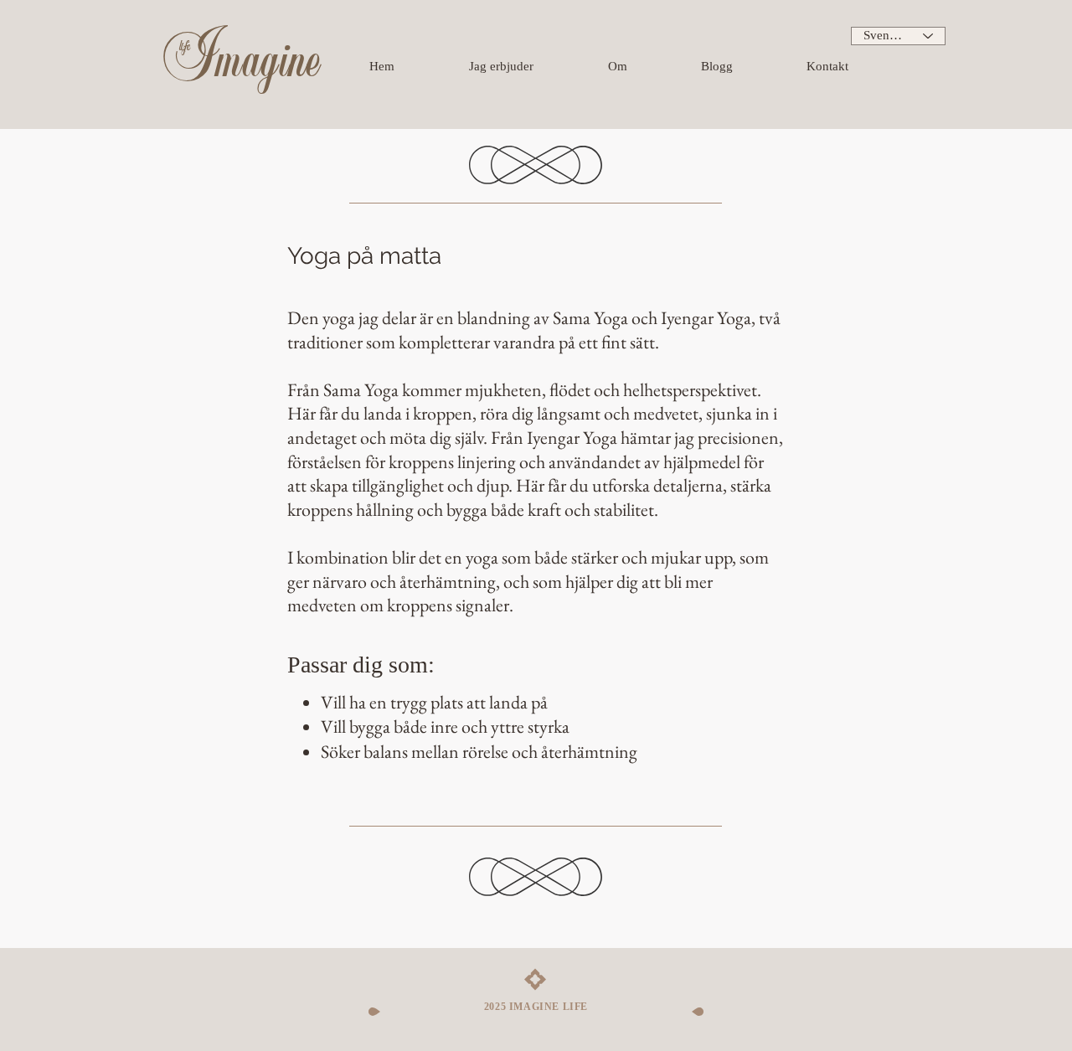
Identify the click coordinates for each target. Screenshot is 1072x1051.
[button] (530, 66)
